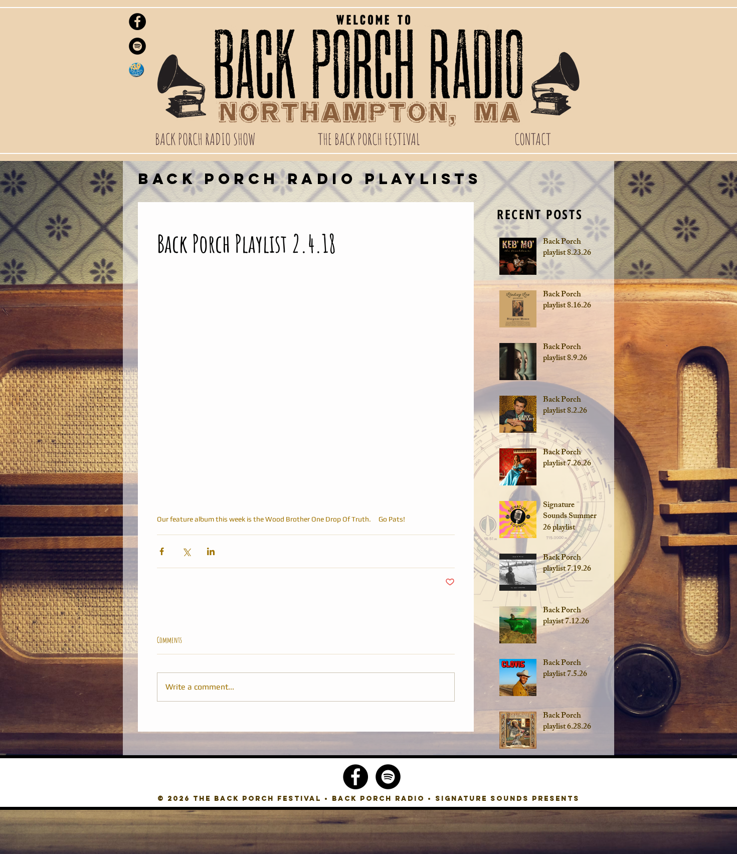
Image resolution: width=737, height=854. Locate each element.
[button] (205, 138)
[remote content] (306, 375)
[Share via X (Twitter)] (186, 551)
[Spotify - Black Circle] (137, 46)
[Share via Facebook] (161, 551)
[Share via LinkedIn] (211, 551)
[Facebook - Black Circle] (137, 21)
